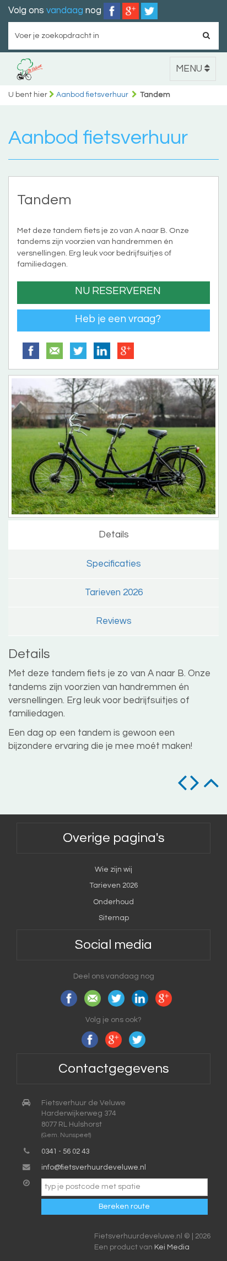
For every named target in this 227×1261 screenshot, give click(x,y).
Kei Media (172, 1247)
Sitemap (114, 918)
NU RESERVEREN (118, 291)
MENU (190, 69)
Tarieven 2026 (114, 592)
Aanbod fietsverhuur (92, 95)
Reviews (114, 621)
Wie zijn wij (113, 869)
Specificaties (114, 564)
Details (114, 535)
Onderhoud (113, 902)
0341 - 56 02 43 (65, 1151)
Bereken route (124, 1206)
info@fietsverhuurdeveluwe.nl (93, 1167)
